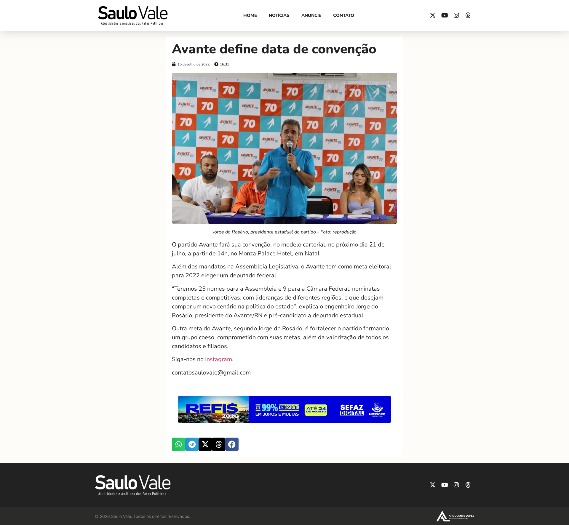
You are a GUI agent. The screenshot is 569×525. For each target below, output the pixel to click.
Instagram (218, 359)
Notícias (279, 15)
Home (250, 15)
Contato (343, 15)
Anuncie (311, 15)
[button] (178, 444)
